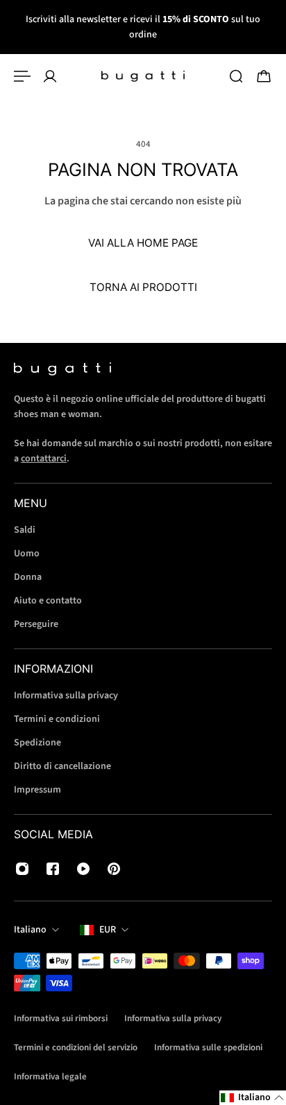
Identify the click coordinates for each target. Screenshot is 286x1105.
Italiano (30, 930)
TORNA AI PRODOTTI (143, 287)
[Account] (50, 76)
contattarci (44, 459)
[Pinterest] (114, 869)
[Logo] (143, 76)
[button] (252, 1097)
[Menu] (22, 76)
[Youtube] (83, 869)
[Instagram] (22, 869)
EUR (107, 930)
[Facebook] (52, 869)
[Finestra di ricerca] (236, 76)
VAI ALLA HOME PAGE (143, 242)
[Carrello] (264, 76)
